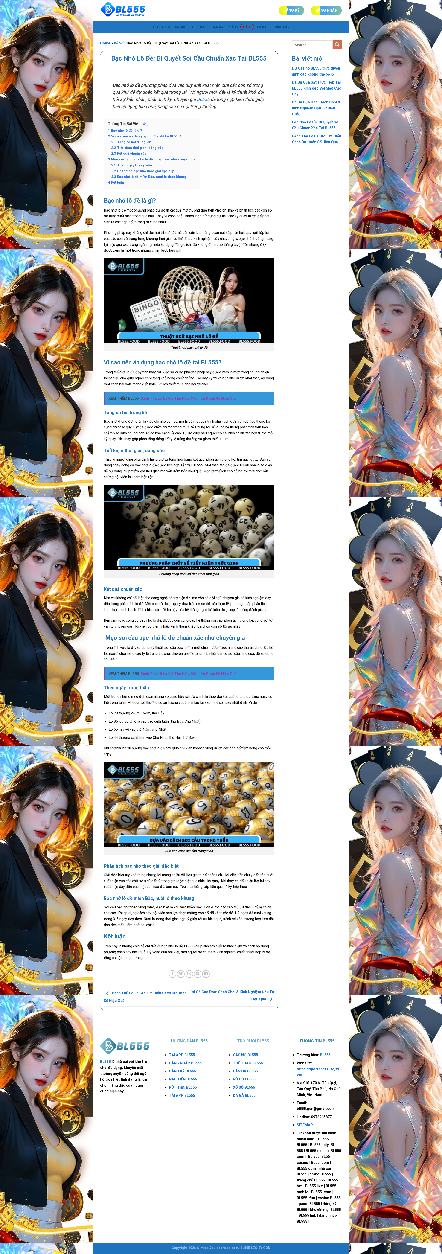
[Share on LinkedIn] (206, 974)
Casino (180, 27)
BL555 (203, 99)
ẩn (144, 124)
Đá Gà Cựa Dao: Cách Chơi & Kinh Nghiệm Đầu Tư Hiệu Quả (316, 108)
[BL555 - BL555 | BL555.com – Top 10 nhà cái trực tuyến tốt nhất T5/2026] (123, 10)
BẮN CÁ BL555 (245, 1071)
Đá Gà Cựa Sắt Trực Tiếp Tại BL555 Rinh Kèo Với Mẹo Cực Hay (316, 88)
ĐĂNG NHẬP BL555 (185, 1063)
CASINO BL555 (245, 1055)
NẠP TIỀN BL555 (183, 1079)
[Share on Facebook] (172, 974)
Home (105, 43)
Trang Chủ (161, 27)
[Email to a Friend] (189, 974)
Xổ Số (247, 27)
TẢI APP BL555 (182, 1055)
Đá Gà (261, 27)
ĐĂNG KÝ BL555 (182, 1071)
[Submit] (337, 44)
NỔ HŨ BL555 (244, 1079)
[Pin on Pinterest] (197, 974)
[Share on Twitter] (181, 974)
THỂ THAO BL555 (248, 1063)
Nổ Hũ (233, 27)
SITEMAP (305, 1125)
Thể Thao (199, 27)
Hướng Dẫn (280, 27)
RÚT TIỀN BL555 (183, 1087)
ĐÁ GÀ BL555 (244, 1095)
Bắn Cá (217, 27)
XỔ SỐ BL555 (244, 1087)
